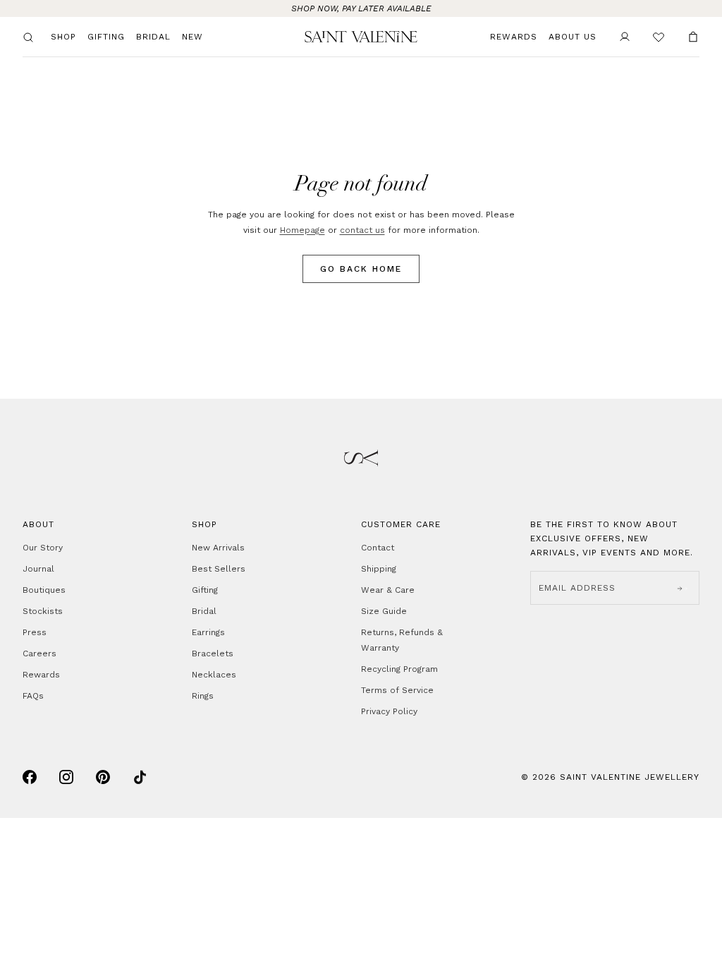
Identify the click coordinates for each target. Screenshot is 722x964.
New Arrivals (218, 548)
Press (35, 632)
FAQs (33, 696)
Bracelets (212, 653)
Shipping (378, 569)
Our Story (43, 548)
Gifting (106, 37)
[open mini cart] (693, 36)
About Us (572, 37)
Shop (63, 37)
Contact (377, 548)
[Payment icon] (30, 777)
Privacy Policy (389, 711)
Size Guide (384, 611)
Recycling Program (399, 669)
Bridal (153, 37)
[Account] (624, 36)
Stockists (43, 611)
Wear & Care (388, 590)
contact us (362, 230)
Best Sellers (218, 569)
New (192, 37)
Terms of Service (397, 690)
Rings (203, 696)
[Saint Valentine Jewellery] (361, 36)
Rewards (513, 37)
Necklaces (214, 675)
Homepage (302, 230)
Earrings (208, 632)
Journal (38, 569)
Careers (39, 653)
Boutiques (44, 590)
